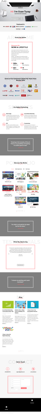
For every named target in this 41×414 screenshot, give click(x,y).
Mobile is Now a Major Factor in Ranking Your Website (20, 311)
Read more (4, 323)
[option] (20, 254)
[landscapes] (33, 176)
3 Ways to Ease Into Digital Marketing (6, 335)
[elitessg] (33, 188)
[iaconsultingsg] (8, 188)
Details (9, 180)
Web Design (28, 169)
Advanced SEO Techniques (6, 313)
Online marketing (9, 337)
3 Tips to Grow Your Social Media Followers (32, 310)
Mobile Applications (18, 169)
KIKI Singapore (20, 182)
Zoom (7, 180)
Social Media (4, 314)
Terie (20, 194)
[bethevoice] (33, 201)
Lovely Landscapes (33, 182)
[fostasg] (8, 176)
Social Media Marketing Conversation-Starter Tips (7, 310)
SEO (23, 169)
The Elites (33, 194)
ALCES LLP (20, 207)
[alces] (20, 201)
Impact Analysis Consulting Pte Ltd (8, 195)
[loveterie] (20, 188)
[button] (8, 254)
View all (12, 169)
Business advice (4, 337)
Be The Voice (33, 207)
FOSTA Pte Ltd (8, 182)
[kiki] (20, 176)
